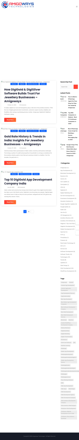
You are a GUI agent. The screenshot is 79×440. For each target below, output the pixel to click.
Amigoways (63, 168)
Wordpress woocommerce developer (67, 417)
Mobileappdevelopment (67, 354)
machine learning (65, 345)
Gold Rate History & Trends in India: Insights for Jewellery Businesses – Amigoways (25, 140)
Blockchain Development (67, 173)
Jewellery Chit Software (66, 221)
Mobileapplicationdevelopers (68, 368)
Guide (61, 209)
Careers (62, 179)
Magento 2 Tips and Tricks (67, 223)
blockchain (64, 320)
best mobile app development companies (68, 303)
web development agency (67, 394)
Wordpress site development (68, 408)
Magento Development (66, 226)
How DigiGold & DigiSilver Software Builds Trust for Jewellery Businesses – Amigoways (22, 95)
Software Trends (64, 254)
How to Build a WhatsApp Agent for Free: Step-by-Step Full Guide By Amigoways (72, 102)
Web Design (63, 265)
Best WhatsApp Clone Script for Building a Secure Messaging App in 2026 (73, 134)
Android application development (66, 289)
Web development (65, 392)
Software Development (66, 251)
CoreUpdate (63, 184)
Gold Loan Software (66, 342)
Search (76, 87)
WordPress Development (67, 271)
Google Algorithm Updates (67, 204)
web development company (68, 397)
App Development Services (68, 293)
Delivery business (65, 328)
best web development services (67, 316)
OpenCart (63, 232)
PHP (61, 235)
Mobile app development (67, 351)
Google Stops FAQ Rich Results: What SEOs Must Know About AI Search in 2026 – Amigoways (72, 150)
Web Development (65, 268)
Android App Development (67, 285)
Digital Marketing (65, 193)
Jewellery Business (32, 84)
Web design (72, 389)
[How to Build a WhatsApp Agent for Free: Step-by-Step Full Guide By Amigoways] (63, 98)
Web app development (67, 386)
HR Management (65, 215)
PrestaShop (63, 237)
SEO (61, 246)
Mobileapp (63, 348)
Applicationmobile (65, 296)
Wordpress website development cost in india (67, 412)
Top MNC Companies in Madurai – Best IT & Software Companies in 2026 (72, 118)
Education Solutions (65, 201)
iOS (74, 342)
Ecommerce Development (67, 198)
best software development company (68, 308)
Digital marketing (65, 333)
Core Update (63, 182)
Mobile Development (25, 174)
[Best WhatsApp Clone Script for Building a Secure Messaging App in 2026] (63, 130)
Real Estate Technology (66, 243)
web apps (63, 389)
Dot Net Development (66, 195)
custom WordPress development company (67, 324)
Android (71, 282)
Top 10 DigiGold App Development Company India (28, 181)
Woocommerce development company (68, 401)
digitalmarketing (65, 331)
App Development (65, 170)
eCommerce (64, 339)
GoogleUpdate (64, 207)
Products (62, 240)
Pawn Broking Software (67, 380)
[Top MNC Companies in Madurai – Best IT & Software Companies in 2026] (63, 114)
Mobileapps (64, 374)
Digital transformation (66, 336)
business (71, 320)
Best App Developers (66, 299)
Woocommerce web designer (68, 405)
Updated (62, 263)
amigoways (64, 282)
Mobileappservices (65, 377)
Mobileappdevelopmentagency (68, 357)
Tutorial (62, 260)
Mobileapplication (65, 365)
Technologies (63, 257)
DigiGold (22, 84)
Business (14, 84)
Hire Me (62, 212)
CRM (61, 187)
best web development (67, 312)
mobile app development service (67, 361)
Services (43, 84)
